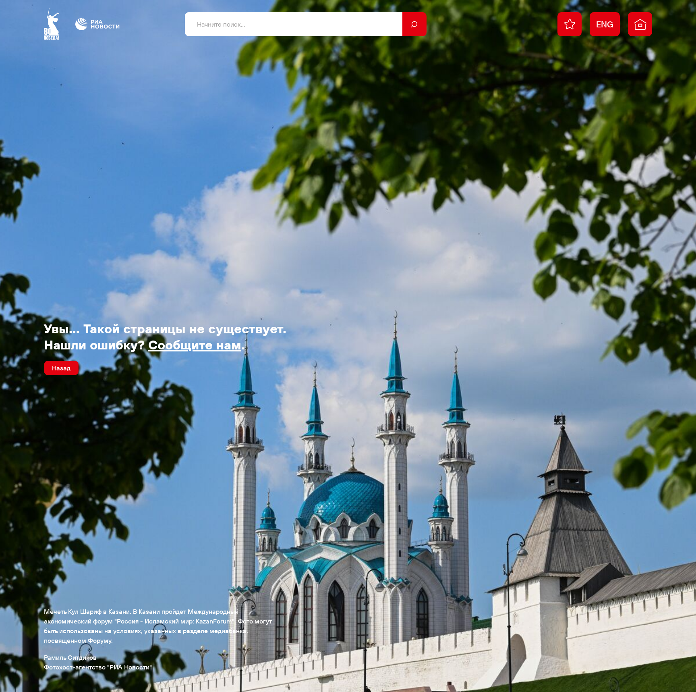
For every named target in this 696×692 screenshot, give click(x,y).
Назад (61, 368)
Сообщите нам (194, 345)
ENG (604, 24)
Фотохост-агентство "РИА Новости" (98, 667)
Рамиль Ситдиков (70, 657)
